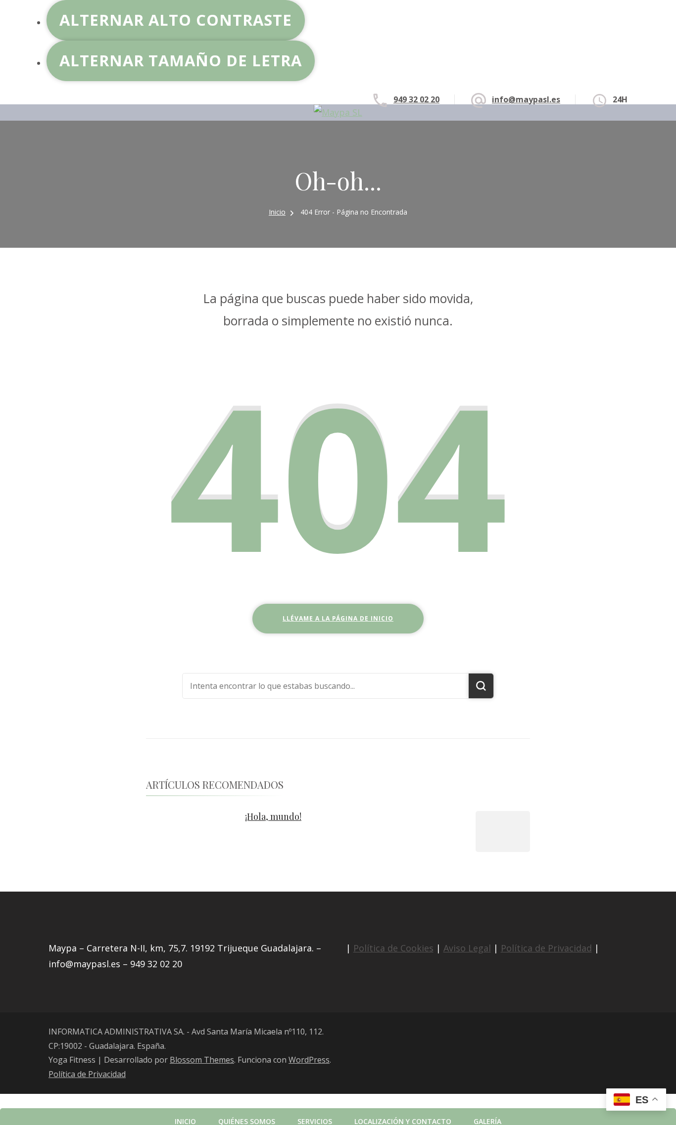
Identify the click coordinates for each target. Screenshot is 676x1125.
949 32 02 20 (416, 99)
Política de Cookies (393, 948)
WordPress (309, 1059)
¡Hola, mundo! (273, 816)
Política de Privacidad (546, 948)
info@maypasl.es (526, 99)
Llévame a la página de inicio (338, 618)
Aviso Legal (467, 948)
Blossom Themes (202, 1059)
